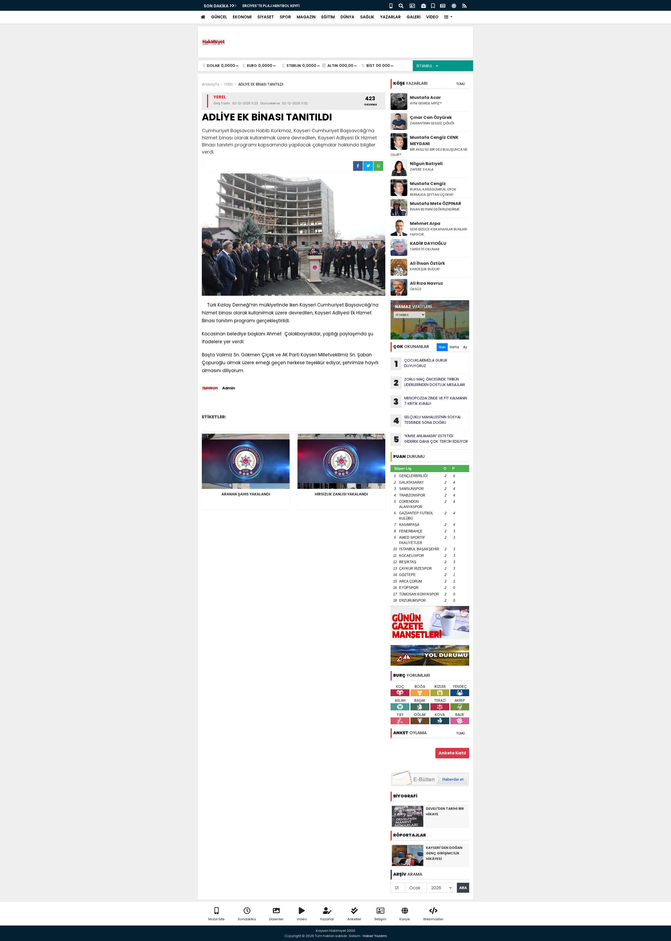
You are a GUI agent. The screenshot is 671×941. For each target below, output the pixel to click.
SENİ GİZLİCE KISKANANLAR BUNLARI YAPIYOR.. (438, 232)
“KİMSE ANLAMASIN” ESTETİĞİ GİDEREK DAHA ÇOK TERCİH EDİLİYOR (430, 439)
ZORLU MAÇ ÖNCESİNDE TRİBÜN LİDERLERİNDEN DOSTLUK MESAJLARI (429, 383)
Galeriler (276, 919)
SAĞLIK (367, 17)
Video (302, 919)
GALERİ (413, 17)
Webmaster (433, 919)
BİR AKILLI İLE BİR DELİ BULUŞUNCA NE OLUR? (429, 152)
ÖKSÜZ (415, 289)
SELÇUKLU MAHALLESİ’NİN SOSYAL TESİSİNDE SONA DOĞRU (427, 420)
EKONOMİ (242, 17)
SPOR (285, 17)
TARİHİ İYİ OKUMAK (425, 249)
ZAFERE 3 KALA (422, 169)
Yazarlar (327, 919)
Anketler (354, 919)
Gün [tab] (442, 347)
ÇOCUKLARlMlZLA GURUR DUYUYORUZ (420, 364)
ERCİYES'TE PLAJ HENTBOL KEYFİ (271, 5)
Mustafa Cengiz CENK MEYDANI (434, 140)
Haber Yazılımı (375, 935)
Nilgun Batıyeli (426, 164)
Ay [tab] (465, 347)
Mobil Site (216, 919)
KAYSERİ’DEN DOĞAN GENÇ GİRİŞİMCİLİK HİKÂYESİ (444, 853)
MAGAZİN (306, 17)
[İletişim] (412, 5)
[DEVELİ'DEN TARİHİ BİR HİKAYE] (407, 816)
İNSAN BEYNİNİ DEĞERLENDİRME (435, 209)
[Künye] (454, 5)
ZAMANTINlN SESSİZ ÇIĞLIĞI (432, 123)
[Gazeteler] (442, 5)
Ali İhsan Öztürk (427, 263)
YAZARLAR (390, 17)
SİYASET (265, 17)
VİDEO (432, 17)
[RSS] (464, 5)
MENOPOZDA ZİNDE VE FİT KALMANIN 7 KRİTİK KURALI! (430, 401)
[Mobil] (391, 5)
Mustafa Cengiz (428, 184)
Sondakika (247, 919)
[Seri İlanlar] (433, 5)
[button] (448, 17)
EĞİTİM (328, 17)
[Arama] (401, 5)
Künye (404, 919)
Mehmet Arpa (425, 223)
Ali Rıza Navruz (426, 283)
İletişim (380, 919)
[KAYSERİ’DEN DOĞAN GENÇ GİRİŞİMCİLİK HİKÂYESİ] (407, 855)
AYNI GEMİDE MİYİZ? (426, 103)
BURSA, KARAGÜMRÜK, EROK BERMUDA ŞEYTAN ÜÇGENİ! (433, 192)
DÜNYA (347, 17)
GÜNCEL (219, 17)
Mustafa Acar (425, 97)
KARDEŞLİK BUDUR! (425, 269)
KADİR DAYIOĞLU (428, 243)
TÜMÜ (460, 84)
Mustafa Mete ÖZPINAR (435, 203)
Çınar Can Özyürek (431, 117)
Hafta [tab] (454, 347)
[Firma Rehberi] (424, 5)
